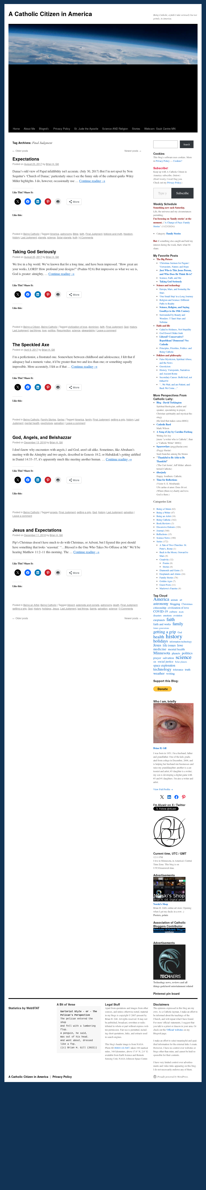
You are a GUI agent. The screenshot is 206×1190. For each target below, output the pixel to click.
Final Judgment (93, 233)
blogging (175, 604)
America (54, 233)
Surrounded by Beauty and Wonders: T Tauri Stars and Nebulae (172, 318)
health (158, 636)
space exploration (164, 665)
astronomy (66, 233)
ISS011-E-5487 (122, 1047)
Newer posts (133, 150)
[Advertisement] (103, 95)
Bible (75, 233)
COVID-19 (160, 611)
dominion (94, 326)
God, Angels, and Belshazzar (41, 437)
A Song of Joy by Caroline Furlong (174, 432)
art (181, 599)
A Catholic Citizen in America (50, 13)
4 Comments (86, 237)
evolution (177, 615)
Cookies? (177, 160)
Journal (160, 530)
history (16, 237)
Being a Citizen (31, 326)
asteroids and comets (87, 605)
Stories (136, 128)
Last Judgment (29, 237)
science (51, 237)
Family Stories (48, 419)
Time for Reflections (167, 479)
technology (162, 669)
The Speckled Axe (30, 344)
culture (173, 611)
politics (52, 330)
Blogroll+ (44, 128)
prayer (157, 658)
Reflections (162, 534)
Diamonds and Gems (170, 570)
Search (186, 144)
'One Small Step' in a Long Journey (176, 296)
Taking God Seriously (34, 251)
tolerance (178, 669)
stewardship (88, 330)
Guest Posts (165, 584)
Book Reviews (164, 523)
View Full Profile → (163, 789)
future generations (161, 628)
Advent (71, 605)
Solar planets (64, 237)
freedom (128, 233)
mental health (32, 423)
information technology (181, 641)
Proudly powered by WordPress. (172, 1076)
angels (54, 512)
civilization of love (77, 326)
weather (159, 673)
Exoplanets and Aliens (170, 573)
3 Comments (126, 608)
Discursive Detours (166, 526)
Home (16, 128)
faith (82, 233)
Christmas (187, 604)
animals (174, 599)
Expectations (25, 159)
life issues (169, 645)
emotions (167, 615)
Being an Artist (31, 605)
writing (170, 673)
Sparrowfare (163, 446)
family (88, 419)
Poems (166, 563)
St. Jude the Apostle (86, 128)
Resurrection (64, 330)
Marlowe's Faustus (169, 588)
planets (42, 237)
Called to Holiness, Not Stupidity (175, 329)
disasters (157, 615)
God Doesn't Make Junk (171, 333)
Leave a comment (106, 330)
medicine (159, 649)
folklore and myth (113, 233)
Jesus (56, 608)
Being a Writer (163, 512)
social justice (165, 661)
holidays (46, 608)
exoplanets (159, 620)
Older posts (20, 150)
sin (154, 661)
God (126, 326)
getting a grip (118, 419)
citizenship (159, 607)
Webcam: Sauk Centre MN (159, 128)
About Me (29, 128)
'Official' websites (174, 1029)
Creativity (164, 559)
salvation (59, 423)
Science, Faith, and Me (170, 277)
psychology (47, 423)
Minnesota (161, 653)
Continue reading (92, 181)
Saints (93, 608)
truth (75, 237)
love (44, 330)
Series (60, 419)
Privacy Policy (61, 128)
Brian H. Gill (52, 164)
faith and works (162, 624)
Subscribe (182, 193)
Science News (163, 537)
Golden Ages (166, 581)
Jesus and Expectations (37, 530)
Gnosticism (165, 366)
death (116, 605)
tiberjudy (161, 472)
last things (35, 330)
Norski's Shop (160, 904)
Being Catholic (31, 233)
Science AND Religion (115, 128)
